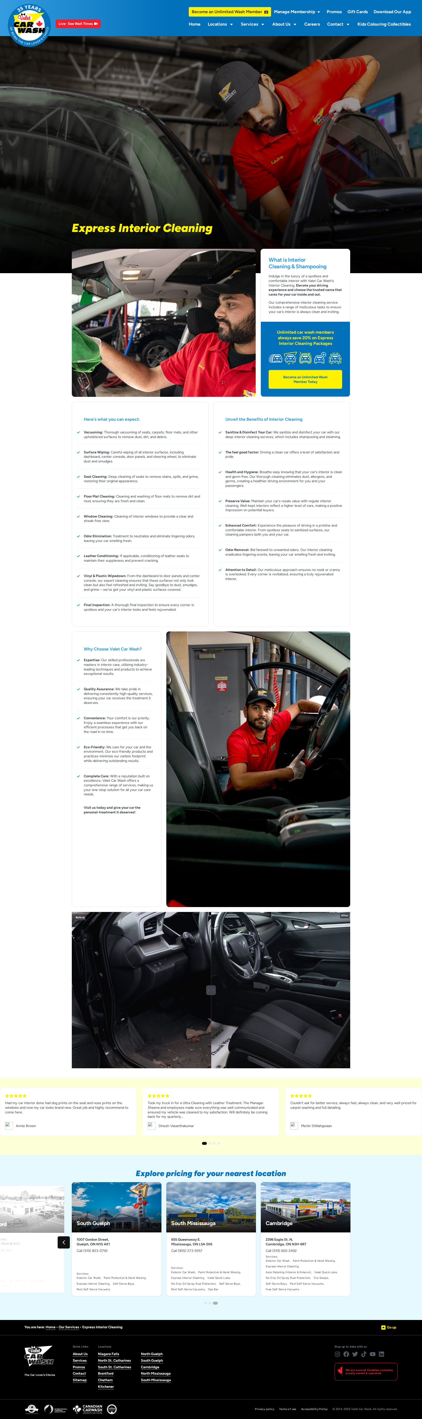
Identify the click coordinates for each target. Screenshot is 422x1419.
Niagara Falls (108, 1354)
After (344, 915)
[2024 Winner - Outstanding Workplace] (112, 1409)
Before (80, 917)
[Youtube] (373, 1354)
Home (194, 24)
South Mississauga (156, 1380)
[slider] (211, 990)
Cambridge (150, 1367)
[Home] (29, 25)
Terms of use (287, 1409)
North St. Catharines (114, 1360)
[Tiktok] (364, 1354)
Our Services (69, 1327)
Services (249, 24)
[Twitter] (355, 1354)
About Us (281, 24)
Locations (217, 24)
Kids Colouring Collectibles (384, 24)
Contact (335, 24)
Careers (312, 24)
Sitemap (80, 1380)
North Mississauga (156, 1373)
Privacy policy (264, 1409)
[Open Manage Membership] (318, 12)
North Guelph (152, 1354)
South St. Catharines (114, 1367)
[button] (64, 1242)
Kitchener (106, 1386)
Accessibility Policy (314, 1409)
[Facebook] (346, 1354)
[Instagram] (337, 1354)
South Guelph (152, 1360)
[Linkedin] (381, 1354)
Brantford (106, 1373)
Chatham (105, 1380)
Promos (79, 1367)
